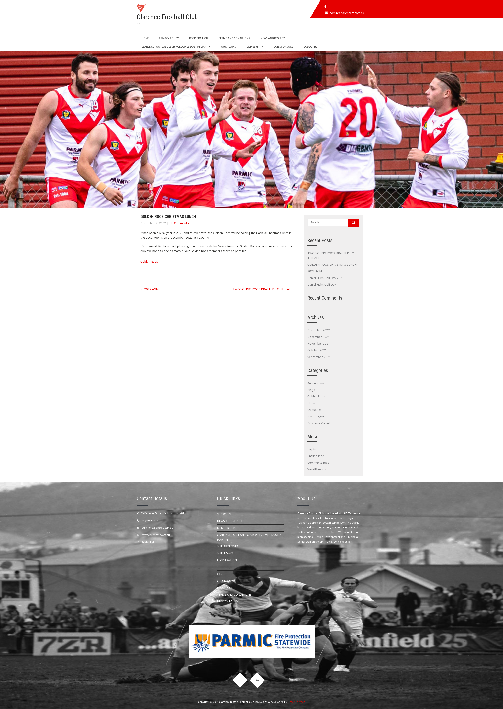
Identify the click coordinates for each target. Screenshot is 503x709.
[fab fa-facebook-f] (325, 6)
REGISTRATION (198, 38)
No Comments (179, 223)
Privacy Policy (169, 38)
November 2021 (318, 343)
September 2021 (319, 357)
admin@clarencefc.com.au (347, 13)
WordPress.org (317, 469)
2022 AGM (149, 289)
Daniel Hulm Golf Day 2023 (325, 278)
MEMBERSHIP (254, 46)
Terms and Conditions (234, 38)
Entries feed (315, 456)
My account (226, 587)
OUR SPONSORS (283, 46)
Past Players (316, 416)
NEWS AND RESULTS (272, 38)
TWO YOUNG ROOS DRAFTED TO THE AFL (264, 289)
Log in (311, 449)
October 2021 (317, 350)
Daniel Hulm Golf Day (321, 284)
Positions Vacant (318, 423)
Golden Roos (149, 261)
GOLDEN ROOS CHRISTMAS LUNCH (332, 264)
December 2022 (318, 330)
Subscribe (310, 46)
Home (145, 38)
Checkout (224, 581)
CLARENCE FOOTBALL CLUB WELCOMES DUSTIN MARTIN (176, 46)
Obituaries (314, 410)
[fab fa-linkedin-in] (257, 680)
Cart (220, 574)
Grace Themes (296, 701)
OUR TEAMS (228, 46)
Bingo (311, 390)
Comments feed (318, 462)
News (311, 403)
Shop (220, 567)
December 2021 (318, 337)
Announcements (318, 383)
